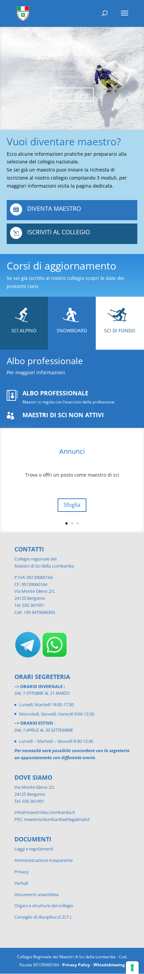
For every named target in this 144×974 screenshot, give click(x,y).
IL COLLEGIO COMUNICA (72, 57)
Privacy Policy (76, 965)
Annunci (72, 451)
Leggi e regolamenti (33, 849)
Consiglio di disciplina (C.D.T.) (42, 917)
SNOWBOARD (72, 330)
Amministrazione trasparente (43, 860)
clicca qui (76, 372)
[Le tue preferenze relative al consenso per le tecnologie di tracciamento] (132, 967)
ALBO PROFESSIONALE (55, 393)
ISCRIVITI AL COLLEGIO (58, 232)
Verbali (21, 883)
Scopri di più (72, 94)
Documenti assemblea (36, 894)
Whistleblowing (109, 965)
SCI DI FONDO (119, 330)
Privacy (21, 872)
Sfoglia (72, 504)
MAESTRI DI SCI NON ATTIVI (63, 415)
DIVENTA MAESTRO (54, 208)
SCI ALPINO (24, 330)
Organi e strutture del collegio (43, 906)
